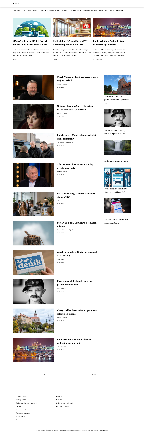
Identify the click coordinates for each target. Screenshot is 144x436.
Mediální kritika (19, 10)
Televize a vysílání (116, 10)
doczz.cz (16, 4)
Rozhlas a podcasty (90, 10)
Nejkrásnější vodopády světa (116, 161)
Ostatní (64, 10)
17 (76, 374)
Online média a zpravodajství (49, 10)
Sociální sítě (103, 10)
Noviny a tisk (32, 10)
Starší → (95, 374)
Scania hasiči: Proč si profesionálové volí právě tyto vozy (117, 99)
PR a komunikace (75, 10)
